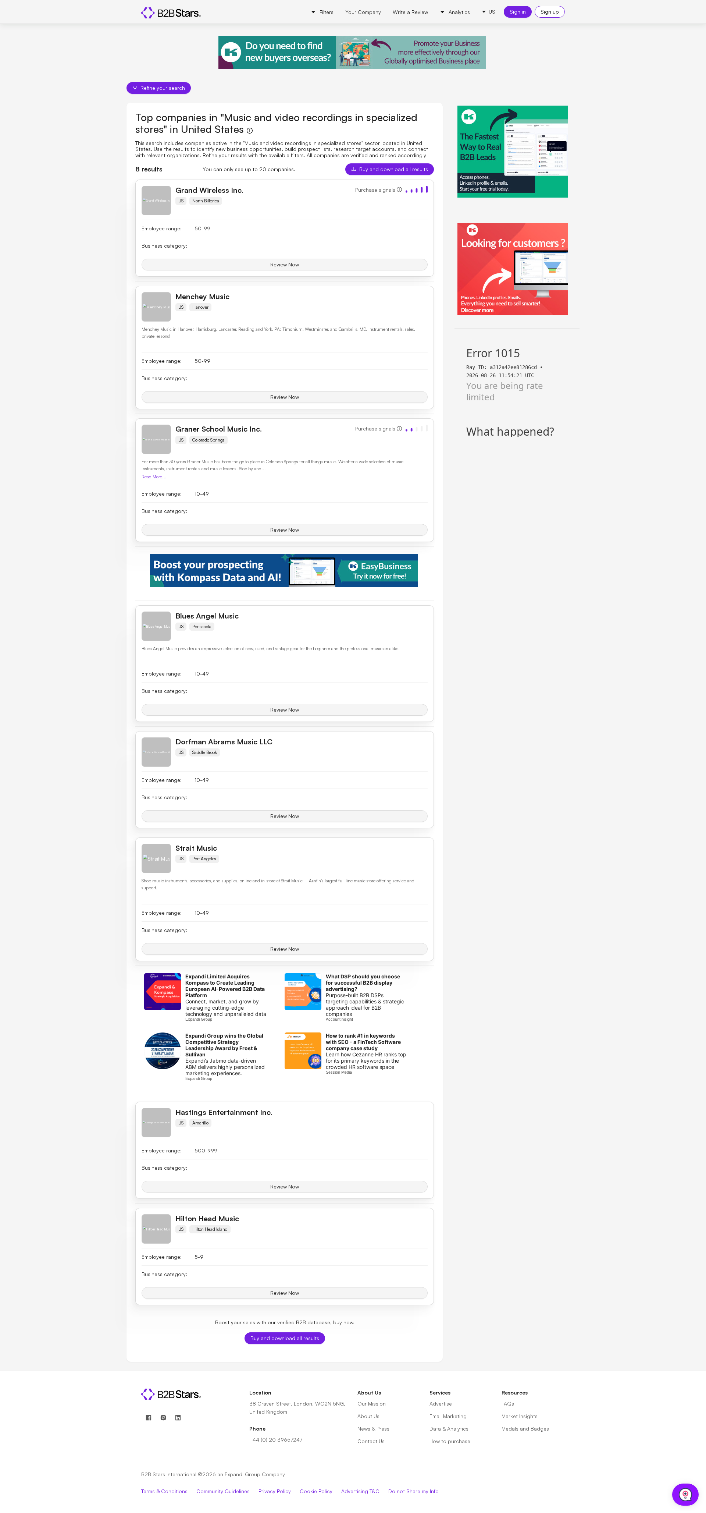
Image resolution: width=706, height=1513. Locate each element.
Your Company (363, 12)
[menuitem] (322, 12)
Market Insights (520, 1416)
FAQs (508, 1403)
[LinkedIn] (178, 1418)
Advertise (440, 1403)
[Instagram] (163, 1418)
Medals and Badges (525, 1428)
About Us (368, 1416)
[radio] (406, 190)
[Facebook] (148, 1418)
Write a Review (410, 12)
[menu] (390, 12)
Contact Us (371, 1441)
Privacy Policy (274, 1491)
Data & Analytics (448, 1428)
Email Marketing (448, 1416)
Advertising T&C (360, 1491)
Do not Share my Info (413, 1491)
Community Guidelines (223, 1491)
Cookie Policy (316, 1491)
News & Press (373, 1428)
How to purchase (449, 1441)
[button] (488, 11)
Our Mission (371, 1403)
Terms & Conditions (164, 1491)
